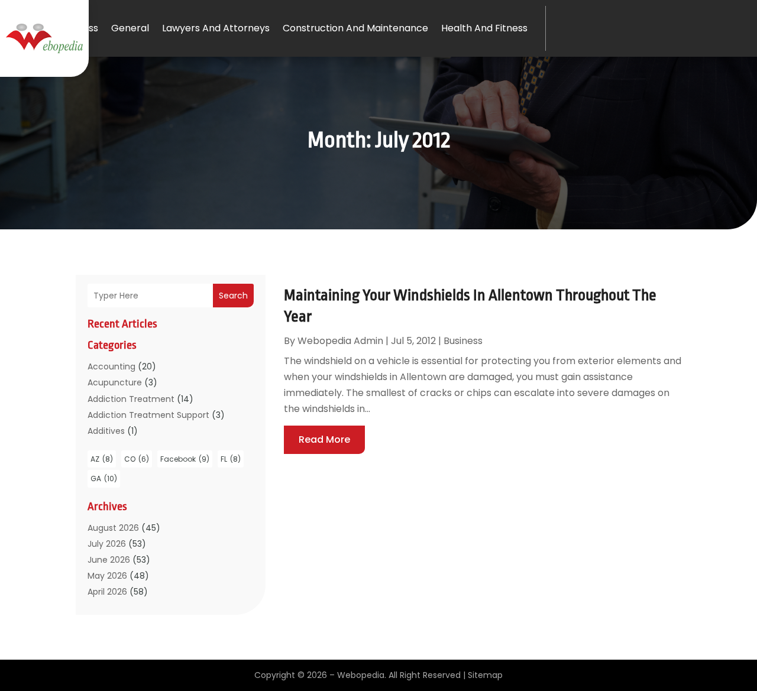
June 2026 (109, 560)
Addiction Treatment (131, 399)
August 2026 (113, 528)
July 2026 (107, 544)
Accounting (111, 366)
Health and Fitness (484, 28)
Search (233, 295)
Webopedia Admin (340, 341)
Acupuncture (115, 382)
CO (136, 459)
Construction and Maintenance (355, 28)
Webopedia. (361, 675)
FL (231, 459)
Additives (106, 431)
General (130, 28)
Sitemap (485, 675)
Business (78, 28)
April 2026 (107, 592)
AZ (101, 459)
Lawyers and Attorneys (216, 28)
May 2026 (107, 576)
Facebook (184, 459)
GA (103, 478)
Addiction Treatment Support (148, 415)
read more (324, 439)
